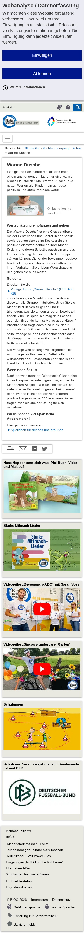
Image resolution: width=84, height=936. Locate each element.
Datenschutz (61, 899)
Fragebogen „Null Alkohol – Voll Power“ (34, 862)
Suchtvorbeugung (55, 148)
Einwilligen (42, 55)
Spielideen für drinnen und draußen (37, 430)
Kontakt (8, 107)
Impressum (39, 899)
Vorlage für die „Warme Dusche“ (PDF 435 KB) (42, 291)
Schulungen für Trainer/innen (27, 874)
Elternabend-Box (18, 868)
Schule (77, 148)
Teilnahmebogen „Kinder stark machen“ (35, 850)
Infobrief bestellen (19, 881)
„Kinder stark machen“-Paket (27, 844)
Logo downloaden (19, 887)
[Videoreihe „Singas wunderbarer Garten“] (42, 669)
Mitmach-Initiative (19, 831)
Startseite (32, 148)
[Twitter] (44, 449)
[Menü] (7, 139)
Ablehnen (42, 73)
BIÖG (10, 837)
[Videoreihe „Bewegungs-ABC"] (42, 609)
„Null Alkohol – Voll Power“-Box (28, 856)
